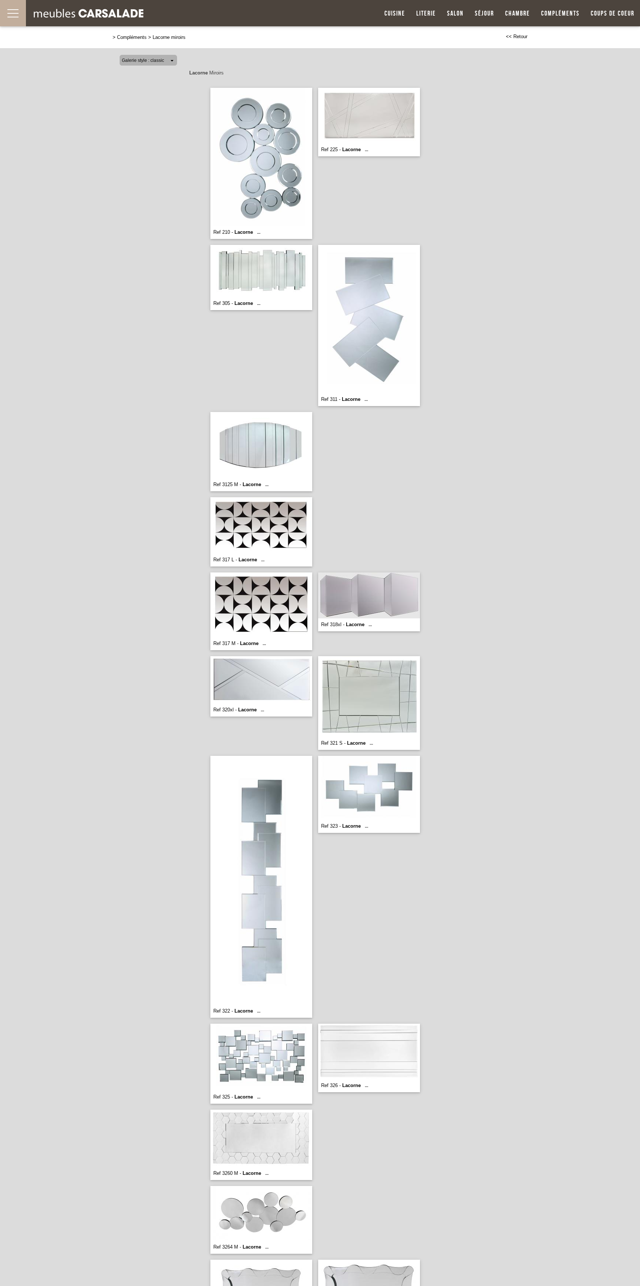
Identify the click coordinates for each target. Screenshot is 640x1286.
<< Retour (516, 36)
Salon (455, 13)
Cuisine (394, 13)
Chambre (517, 13)
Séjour (484, 13)
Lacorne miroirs (169, 37)
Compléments (560, 13)
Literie (426, 13)
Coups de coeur (612, 13)
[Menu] (13, 13)
